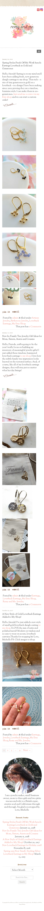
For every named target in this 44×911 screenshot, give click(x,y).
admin (15, 318)
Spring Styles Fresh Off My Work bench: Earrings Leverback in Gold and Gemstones (21, 65)
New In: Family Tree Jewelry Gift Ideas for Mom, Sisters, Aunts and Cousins (22, 338)
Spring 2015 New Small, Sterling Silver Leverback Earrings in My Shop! (22, 853)
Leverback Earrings (12, 598)
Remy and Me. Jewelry (13, 601)
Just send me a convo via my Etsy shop (20, 96)
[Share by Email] (16, 312)
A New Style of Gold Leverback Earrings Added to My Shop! (21, 616)
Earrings (36, 596)
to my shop (25, 356)
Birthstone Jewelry (19, 321)
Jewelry (6, 737)
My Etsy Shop (18, 323)
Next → (27, 750)
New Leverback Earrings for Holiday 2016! (22, 845)
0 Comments (35, 326)
